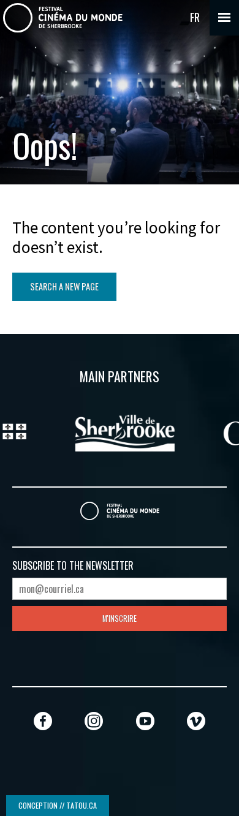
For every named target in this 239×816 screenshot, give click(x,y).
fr (195, 17)
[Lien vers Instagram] (94, 721)
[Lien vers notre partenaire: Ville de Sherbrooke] (120, 431)
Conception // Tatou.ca (57, 805)
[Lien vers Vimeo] (196, 721)
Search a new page (64, 286)
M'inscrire (119, 618)
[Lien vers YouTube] (145, 721)
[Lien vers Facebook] (43, 721)
